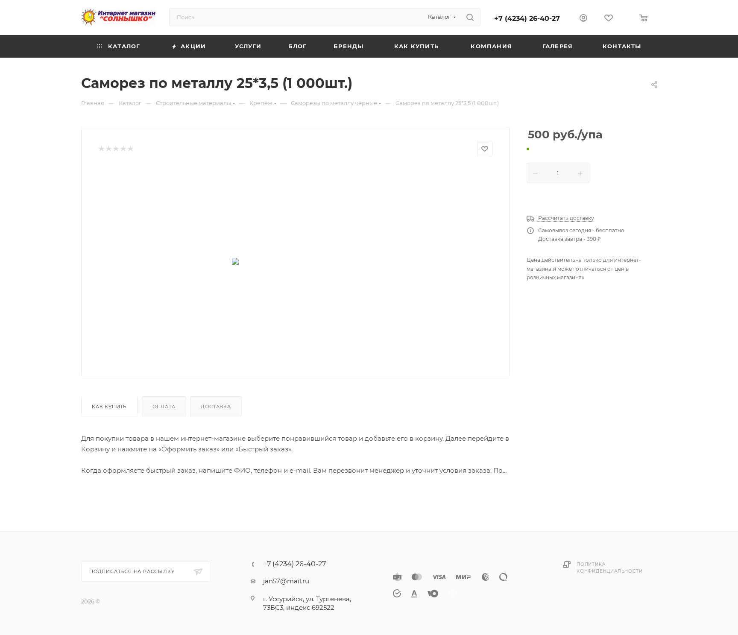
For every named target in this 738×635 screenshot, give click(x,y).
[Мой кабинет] (583, 19)
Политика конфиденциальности (609, 568)
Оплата (164, 407)
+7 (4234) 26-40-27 (527, 19)
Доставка (216, 407)
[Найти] (470, 17)
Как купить (109, 407)
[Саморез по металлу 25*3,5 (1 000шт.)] (295, 263)
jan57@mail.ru (286, 581)
